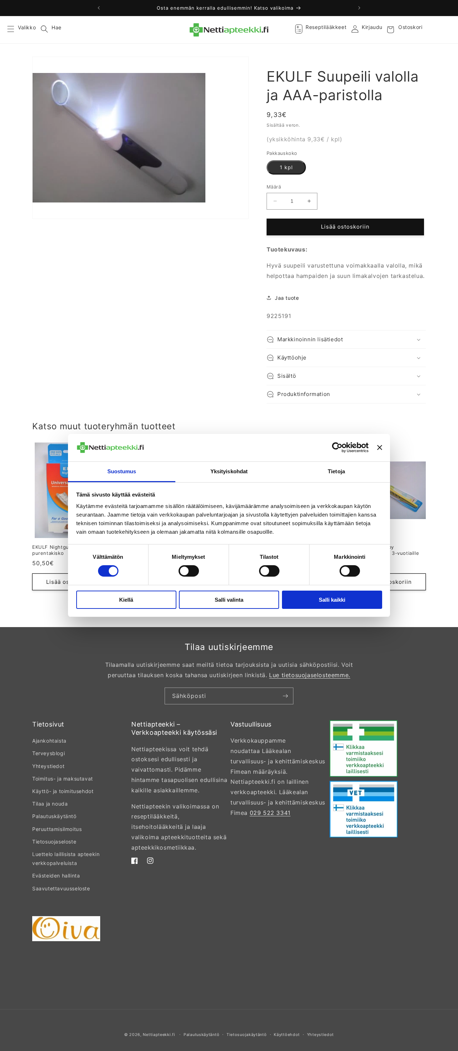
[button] (15, 30)
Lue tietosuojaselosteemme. (309, 675)
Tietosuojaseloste (54, 842)
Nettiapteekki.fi (159, 1034)
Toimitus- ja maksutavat (62, 779)
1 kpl (286, 167)
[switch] (189, 571)
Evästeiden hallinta (56, 875)
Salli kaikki (332, 600)
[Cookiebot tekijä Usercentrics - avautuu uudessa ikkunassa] (337, 447)
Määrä (274, 187)
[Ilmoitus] (359, 8)
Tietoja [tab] (336, 471)
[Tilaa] (285, 696)
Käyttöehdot (287, 1034)
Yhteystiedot (48, 766)
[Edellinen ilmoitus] (99, 8)
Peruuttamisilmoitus (57, 829)
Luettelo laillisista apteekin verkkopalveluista (65, 858)
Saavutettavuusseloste (61, 888)
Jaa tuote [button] (287, 298)
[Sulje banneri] (379, 447)
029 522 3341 (270, 812)
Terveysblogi (48, 753)
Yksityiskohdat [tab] (229, 471)
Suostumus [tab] (121, 471)
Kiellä (126, 600)
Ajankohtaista (49, 741)
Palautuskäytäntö (54, 816)
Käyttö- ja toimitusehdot (62, 791)
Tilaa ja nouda (50, 804)
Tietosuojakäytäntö (246, 1034)
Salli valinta (229, 600)
